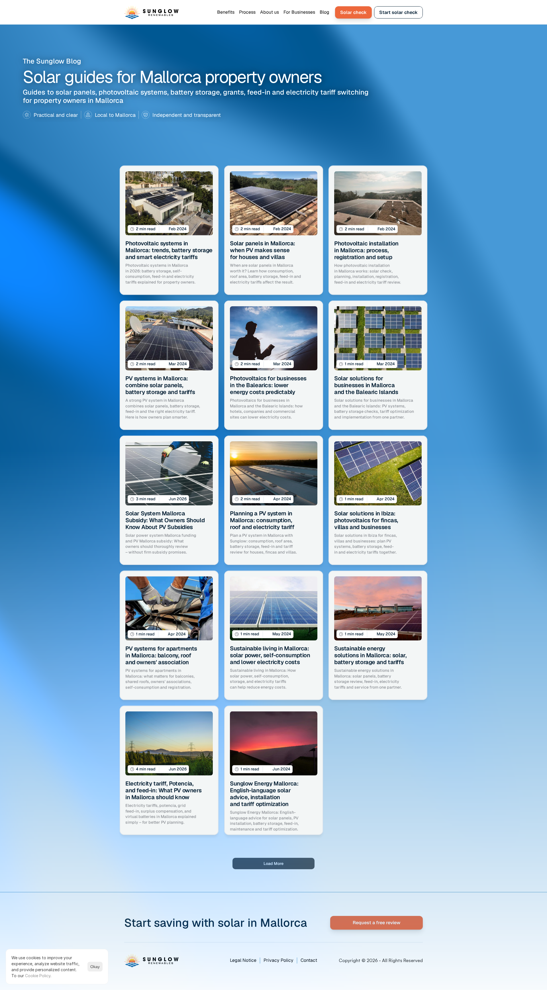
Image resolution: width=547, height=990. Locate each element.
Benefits (225, 12)
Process (247, 12)
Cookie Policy (37, 975)
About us (269, 12)
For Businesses (299, 12)
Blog (324, 12)
